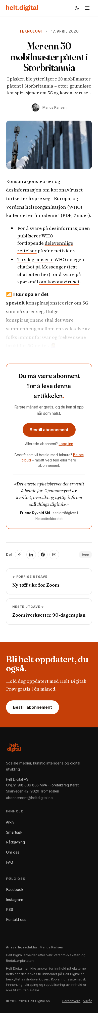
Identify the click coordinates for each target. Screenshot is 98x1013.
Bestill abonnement (49, 429)
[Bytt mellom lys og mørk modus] (76, 8)
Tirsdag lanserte (35, 259)
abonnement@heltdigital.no (29, 798)
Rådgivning (15, 842)
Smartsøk (14, 832)
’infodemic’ (47, 215)
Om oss (12, 852)
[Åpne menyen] (87, 8)
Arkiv (10, 822)
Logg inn (66, 444)
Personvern (71, 1001)
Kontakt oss (16, 919)
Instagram (14, 899)
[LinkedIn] (31, 554)
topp (85, 554)
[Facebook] (42, 554)
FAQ (9, 862)
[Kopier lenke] (19, 554)
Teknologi (30, 31)
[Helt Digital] (22, 8)
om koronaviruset (59, 281)
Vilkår (87, 1001)
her (45, 274)
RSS (9, 909)
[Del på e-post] (54, 554)
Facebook (14, 889)
